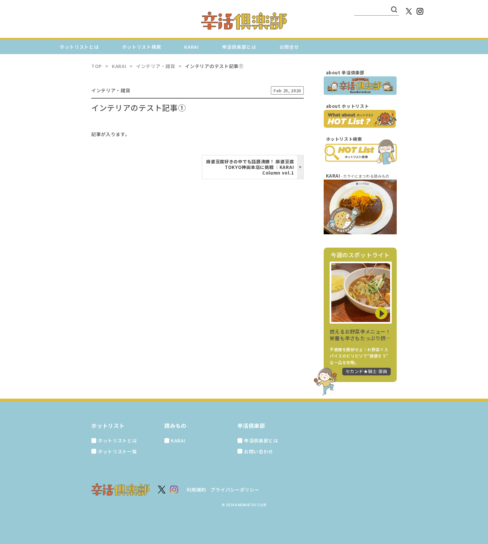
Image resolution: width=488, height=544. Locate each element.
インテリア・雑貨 (110, 90)
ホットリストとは (79, 46)
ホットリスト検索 (141, 46)
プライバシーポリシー (234, 489)
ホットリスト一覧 (117, 451)
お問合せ (289, 46)
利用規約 (196, 489)
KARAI (191, 46)
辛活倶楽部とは (239, 46)
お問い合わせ (258, 451)
